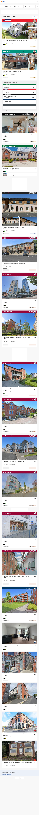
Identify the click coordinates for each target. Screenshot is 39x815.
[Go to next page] (23, 778)
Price (25, 6)
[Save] (37, 6)
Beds (29, 6)
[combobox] (11, 6)
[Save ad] (35, 41)
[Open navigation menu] (37, 1)
